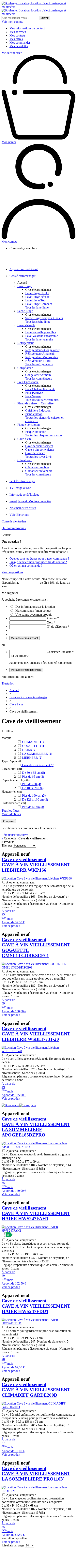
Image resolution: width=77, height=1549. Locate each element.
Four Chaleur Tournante (40, 389)
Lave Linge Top (35, 300)
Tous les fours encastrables (41, 399)
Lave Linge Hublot (37, 293)
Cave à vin (24, 439)
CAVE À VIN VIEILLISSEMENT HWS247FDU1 (36, 1306)
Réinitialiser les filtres (15, 834)
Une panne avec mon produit (33, 614)
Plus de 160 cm (33, 795)
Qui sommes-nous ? (14, 528)
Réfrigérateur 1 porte (38, 360)
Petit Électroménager (22, 481)
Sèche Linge (25, 311)
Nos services (25, 255)
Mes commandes (19, 42)
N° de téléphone (58, 626)
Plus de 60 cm (32, 807)
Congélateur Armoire (38, 375)
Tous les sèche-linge (37, 321)
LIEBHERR (31, 757)
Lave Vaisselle (26, 325)
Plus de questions (12, 572)
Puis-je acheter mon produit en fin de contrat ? (38, 562)
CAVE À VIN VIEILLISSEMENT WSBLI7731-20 (36, 1034)
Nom (51, 622)
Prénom (53, 618)
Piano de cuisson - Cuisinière (35, 403)
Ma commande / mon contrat (33, 610)
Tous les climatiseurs (38, 474)
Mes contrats (17, 35)
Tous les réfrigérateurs (39, 364)
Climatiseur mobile (37, 467)
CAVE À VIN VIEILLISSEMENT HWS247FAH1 (36, 1213)
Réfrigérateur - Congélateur (42, 350)
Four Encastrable (27, 382)
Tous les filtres (11, 810)
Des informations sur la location (35, 606)
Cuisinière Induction (38, 410)
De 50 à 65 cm (33, 772)
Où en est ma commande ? (25, 565)
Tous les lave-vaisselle (39, 339)
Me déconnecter (12, 52)
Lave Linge (24, 286)
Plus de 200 (31, 784)
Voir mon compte (12, 21)
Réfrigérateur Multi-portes (41, 357)
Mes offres (16, 39)
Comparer (8, 821)
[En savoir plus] (19, 1105)
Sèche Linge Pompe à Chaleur (44, 318)
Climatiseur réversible (38, 471)
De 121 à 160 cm (34, 799)
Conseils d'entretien (14, 521)
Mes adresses (17, 32)
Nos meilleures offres (22, 508)
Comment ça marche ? (31, 251)
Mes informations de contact (27, 28)
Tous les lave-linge (37, 307)
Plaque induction (35, 431)
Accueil (22, 282)
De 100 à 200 (32, 788)
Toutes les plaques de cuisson (43, 435)
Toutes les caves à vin (38, 456)
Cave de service (35, 453)
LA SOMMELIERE (36, 753)
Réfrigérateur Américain (40, 353)
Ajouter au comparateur (21, 882)
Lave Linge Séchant (37, 296)
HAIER (28, 749)
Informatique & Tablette (24, 494)
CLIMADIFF (32, 742)
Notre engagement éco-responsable (39, 259)
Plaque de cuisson (28, 424)
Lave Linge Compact (38, 304)
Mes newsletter (18, 46)
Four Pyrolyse (34, 392)
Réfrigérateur (25, 343)
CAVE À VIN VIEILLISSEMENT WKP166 (36, 865)
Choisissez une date (60, 652)
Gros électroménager (22, 276)
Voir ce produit (11, 925)
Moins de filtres (11, 814)
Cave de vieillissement (39, 446)
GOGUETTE (32, 745)
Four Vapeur (33, 396)
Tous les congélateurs (38, 378)
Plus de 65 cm (32, 776)
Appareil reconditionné (23, 269)
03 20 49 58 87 (29, 582)
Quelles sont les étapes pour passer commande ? (39, 558)
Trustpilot (7, 683)
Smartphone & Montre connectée (30, 501)
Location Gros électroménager (28, 697)
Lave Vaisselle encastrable (41, 336)
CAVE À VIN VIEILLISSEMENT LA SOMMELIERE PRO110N (36, 1473)
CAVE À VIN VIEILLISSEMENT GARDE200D (36, 1390)
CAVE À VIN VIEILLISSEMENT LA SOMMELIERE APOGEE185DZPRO (36, 1126)
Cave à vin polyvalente (39, 449)
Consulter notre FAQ (30, 262)
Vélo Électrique (19, 514)
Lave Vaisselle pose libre (40, 332)
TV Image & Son (20, 487)
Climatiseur (24, 460)
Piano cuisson (33, 414)
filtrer (9, 731)
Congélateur (25, 367)
